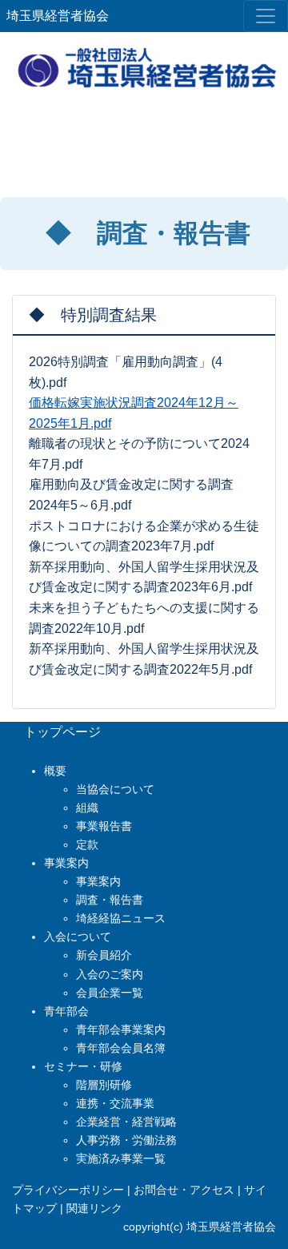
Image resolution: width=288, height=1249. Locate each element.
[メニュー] (265, 16)
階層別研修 (104, 1084)
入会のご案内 (109, 974)
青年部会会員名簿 (121, 1048)
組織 (87, 807)
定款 (87, 844)
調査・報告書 (109, 899)
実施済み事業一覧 (121, 1158)
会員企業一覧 (109, 992)
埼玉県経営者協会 (57, 15)
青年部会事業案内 (121, 1029)
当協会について (115, 789)
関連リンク (94, 1208)
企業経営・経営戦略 (126, 1121)
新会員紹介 (104, 955)
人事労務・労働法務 (126, 1140)
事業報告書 (104, 826)
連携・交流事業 (115, 1103)
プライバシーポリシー (68, 1189)
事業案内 (98, 881)
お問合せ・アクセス (184, 1189)
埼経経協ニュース (121, 918)
